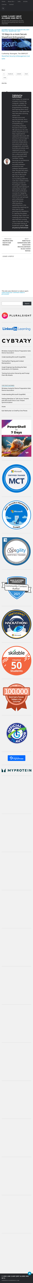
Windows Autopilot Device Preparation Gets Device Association (16, 352)
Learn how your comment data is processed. (13, 293)
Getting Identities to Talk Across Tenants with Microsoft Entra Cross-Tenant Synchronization (15, 400)
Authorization (20, 29)
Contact (11, 4)
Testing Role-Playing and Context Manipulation (13, 362)
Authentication (8, 29)
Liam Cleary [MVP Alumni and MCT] (12, 17)
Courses (4, 4)
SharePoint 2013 (14, 31)
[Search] (3, 8)
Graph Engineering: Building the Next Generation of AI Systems (14, 368)
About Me (11, 1)
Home (3, 1)
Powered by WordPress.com (10, 1280)
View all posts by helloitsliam (20, 226)
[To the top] (29, 1273)
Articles (25, 1)
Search (27, 303)
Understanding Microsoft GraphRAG (14, 357)
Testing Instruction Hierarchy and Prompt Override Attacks (15, 374)
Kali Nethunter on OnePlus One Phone (14, 411)
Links (19, 1)
